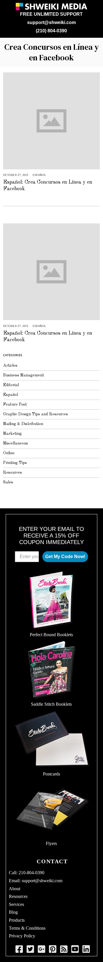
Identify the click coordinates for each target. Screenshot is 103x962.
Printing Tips (15, 463)
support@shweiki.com (51, 22)
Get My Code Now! (65, 556)
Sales (8, 482)
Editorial (11, 385)
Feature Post (15, 404)
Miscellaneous (15, 443)
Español (39, 174)
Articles (10, 366)
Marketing (12, 434)
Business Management (23, 375)
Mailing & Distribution (23, 424)
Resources (12, 473)
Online (9, 453)
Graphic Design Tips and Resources (35, 414)
